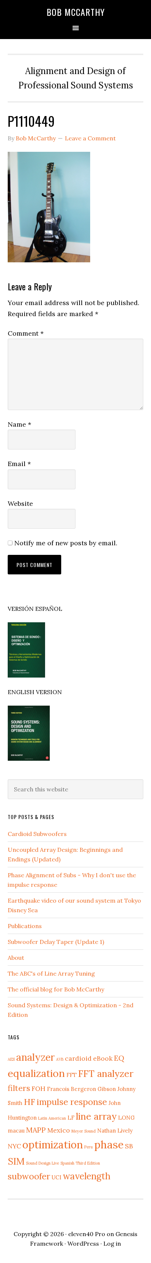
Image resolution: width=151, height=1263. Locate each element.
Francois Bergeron (71, 1088)
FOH (38, 1088)
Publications (25, 926)
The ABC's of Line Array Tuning (51, 973)
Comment (26, 333)
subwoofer (29, 1176)
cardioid (78, 1058)
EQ (119, 1058)
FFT (71, 1074)
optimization (52, 1144)
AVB (59, 1059)
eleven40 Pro (86, 1234)
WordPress (83, 1243)
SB (129, 1146)
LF (70, 1117)
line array (96, 1116)
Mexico (58, 1130)
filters (19, 1088)
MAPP (36, 1129)
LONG (126, 1117)
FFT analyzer (105, 1073)
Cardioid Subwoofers (37, 833)
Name (19, 424)
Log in (112, 1243)
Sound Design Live (42, 1163)
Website (20, 503)
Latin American (52, 1118)
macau (16, 1130)
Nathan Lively (115, 1130)
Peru (88, 1147)
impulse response (72, 1101)
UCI (56, 1177)
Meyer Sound (83, 1131)
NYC (14, 1146)
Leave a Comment (90, 138)
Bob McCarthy (76, 11)
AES (11, 1059)
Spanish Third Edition (80, 1163)
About (16, 957)
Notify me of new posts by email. (65, 543)
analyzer (35, 1057)
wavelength (86, 1176)
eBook (103, 1058)
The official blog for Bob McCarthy (56, 989)
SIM (16, 1161)
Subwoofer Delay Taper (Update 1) (56, 941)
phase (109, 1144)
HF (29, 1101)
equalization (36, 1073)
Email (19, 463)
